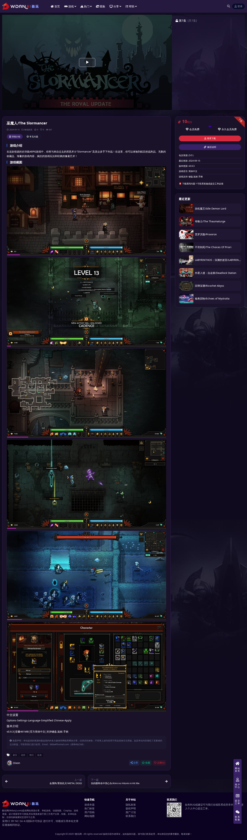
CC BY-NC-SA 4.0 (17, 821)
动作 (23, 754)
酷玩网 (78, 833)
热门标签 (89, 808)
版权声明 (131, 808)
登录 (239, 6)
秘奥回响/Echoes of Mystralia (212, 298)
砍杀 (39, 754)
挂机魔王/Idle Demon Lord (210, 208)
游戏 (71, 6)
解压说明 (211, 147)
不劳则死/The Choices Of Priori (213, 247)
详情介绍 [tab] (16, 136)
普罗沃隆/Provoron (206, 234)
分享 (135, 762)
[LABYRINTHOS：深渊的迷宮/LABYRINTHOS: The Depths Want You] (186, 260)
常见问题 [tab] (33, 136)
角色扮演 (28, 129)
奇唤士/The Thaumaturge (210, 221)
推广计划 (131, 812)
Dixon (16, 763)
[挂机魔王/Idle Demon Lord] (186, 208)
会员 (191, 129)
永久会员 (227, 129)
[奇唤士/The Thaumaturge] (186, 221)
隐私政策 (131, 804)
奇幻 (31, 754)
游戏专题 (89, 804)
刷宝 (15, 754)
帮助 (131, 6)
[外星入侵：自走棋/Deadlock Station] (186, 273)
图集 (102, 6)
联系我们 (131, 816)
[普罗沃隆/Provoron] (186, 234)
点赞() (161, 762)
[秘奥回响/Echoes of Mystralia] (186, 298)
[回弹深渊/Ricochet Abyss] (186, 286)
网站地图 (89, 816)
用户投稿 (89, 812)
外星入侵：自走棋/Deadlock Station (215, 273)
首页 (57, 6)
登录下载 (211, 138)
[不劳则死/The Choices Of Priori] (186, 247)
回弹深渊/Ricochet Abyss (209, 285)
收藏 (147, 762)
